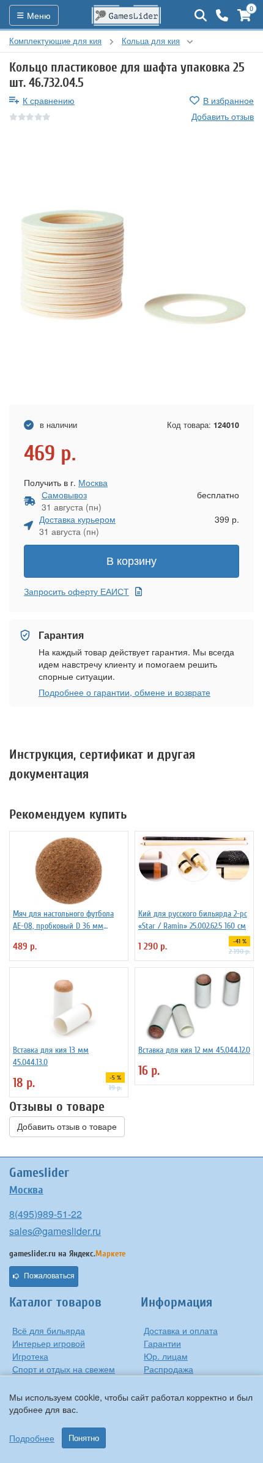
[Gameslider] (126, 15)
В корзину (131, 561)
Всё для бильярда (48, 1330)
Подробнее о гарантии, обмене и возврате (124, 692)
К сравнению (49, 100)
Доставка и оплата (181, 1330)
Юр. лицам (166, 1356)
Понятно (84, 1437)
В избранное (228, 100)
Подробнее (31, 1438)
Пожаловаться (49, 1276)
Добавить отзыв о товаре (67, 1127)
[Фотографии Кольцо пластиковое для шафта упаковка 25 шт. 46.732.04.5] (131, 264)
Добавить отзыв (222, 116)
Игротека (30, 1356)
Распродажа (168, 1369)
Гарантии (162, 1343)
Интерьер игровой (48, 1343)
